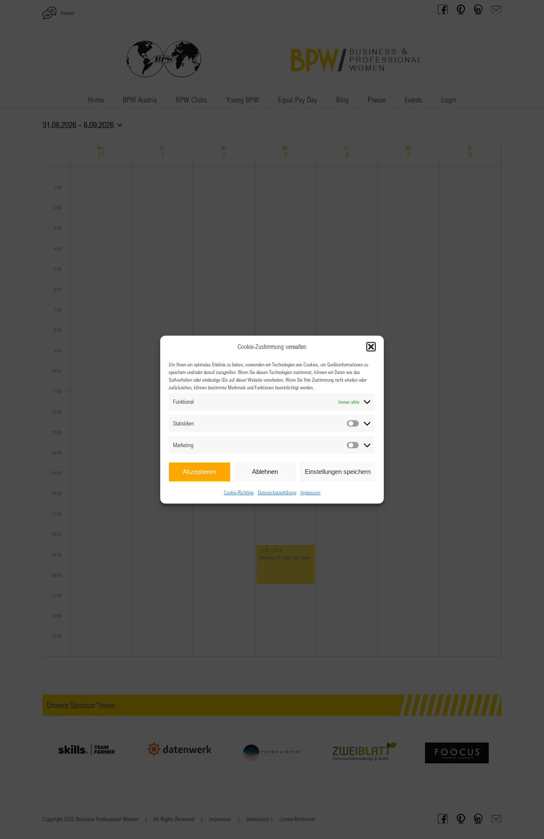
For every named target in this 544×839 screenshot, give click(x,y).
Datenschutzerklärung (277, 491)
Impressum (310, 491)
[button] (371, 347)
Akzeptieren (199, 471)
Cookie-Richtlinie (239, 491)
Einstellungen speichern (338, 471)
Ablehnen (265, 471)
